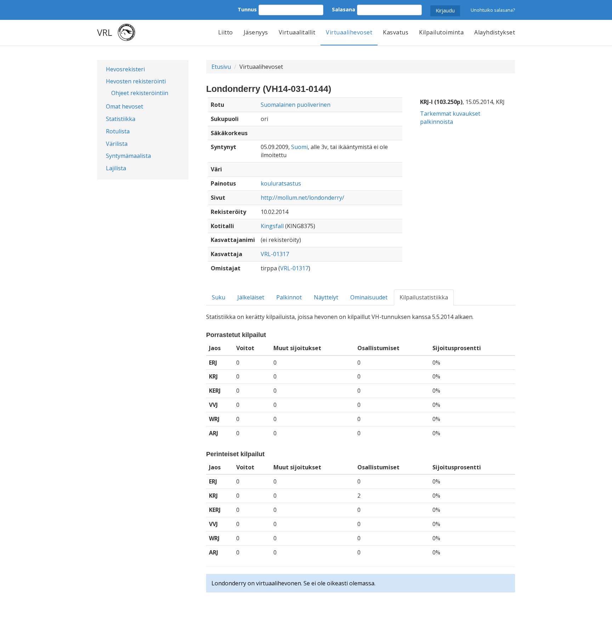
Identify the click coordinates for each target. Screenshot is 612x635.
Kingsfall (272, 226)
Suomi (299, 147)
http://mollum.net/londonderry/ (302, 197)
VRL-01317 (275, 254)
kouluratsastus (281, 183)
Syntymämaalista (128, 156)
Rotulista (118, 131)
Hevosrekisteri (125, 69)
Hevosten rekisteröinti (136, 81)
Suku (218, 297)
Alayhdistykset (494, 32)
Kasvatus (395, 32)
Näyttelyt (326, 297)
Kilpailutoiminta (441, 32)
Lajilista (116, 168)
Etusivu (221, 67)
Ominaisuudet (368, 297)
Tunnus (247, 9)
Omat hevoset (124, 106)
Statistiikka (120, 119)
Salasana (343, 9)
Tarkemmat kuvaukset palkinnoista (450, 118)
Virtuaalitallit (297, 32)
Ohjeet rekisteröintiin (139, 93)
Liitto (225, 32)
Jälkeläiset (250, 297)
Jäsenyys (256, 32)
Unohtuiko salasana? (493, 10)
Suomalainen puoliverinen (295, 105)
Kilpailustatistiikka (424, 297)
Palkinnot (289, 297)
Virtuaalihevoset (349, 32)
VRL (104, 32)
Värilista (117, 144)
